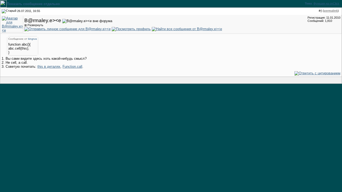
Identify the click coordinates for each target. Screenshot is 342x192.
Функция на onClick (326, 3)
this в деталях (48, 67)
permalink (331, 10)
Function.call (72, 67)
